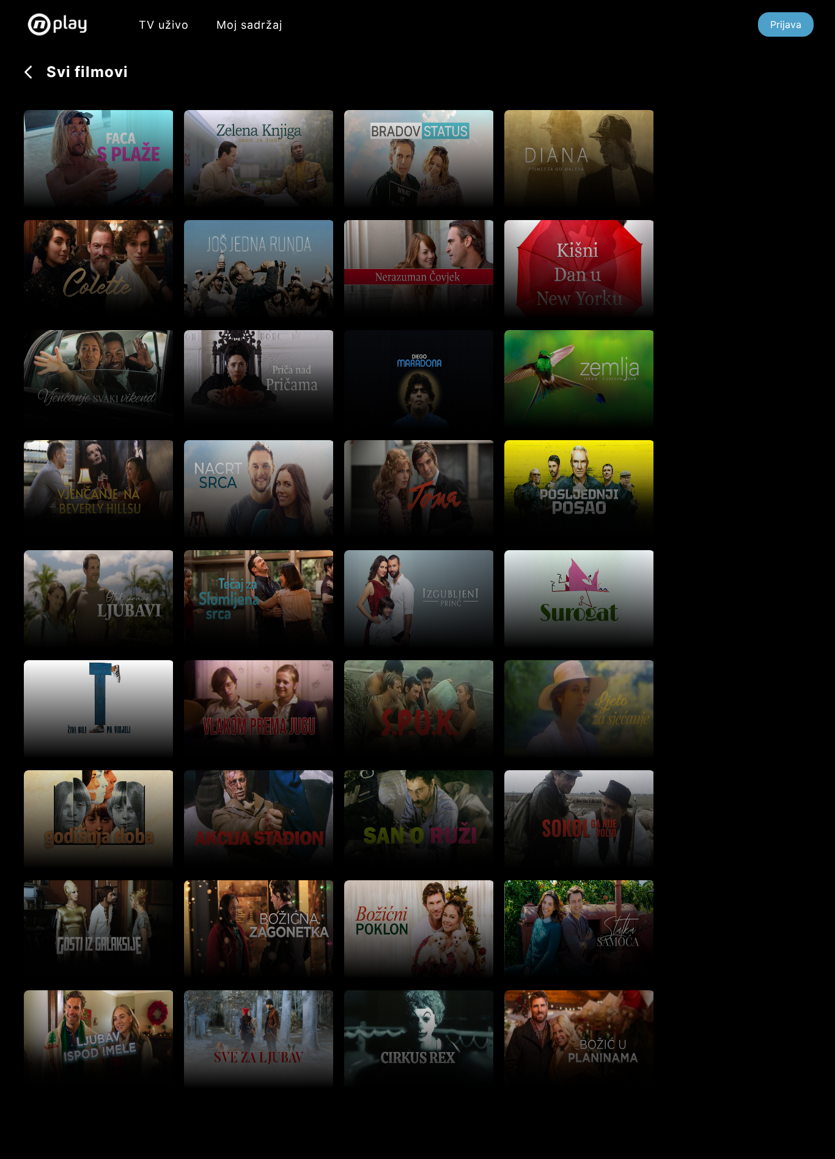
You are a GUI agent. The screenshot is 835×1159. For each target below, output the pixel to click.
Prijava (785, 24)
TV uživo (164, 24)
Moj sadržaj (249, 24)
